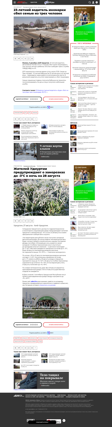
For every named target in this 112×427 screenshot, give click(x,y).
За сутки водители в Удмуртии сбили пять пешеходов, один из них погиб (29, 138)
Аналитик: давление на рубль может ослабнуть (87, 143)
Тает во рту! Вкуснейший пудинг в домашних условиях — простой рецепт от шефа (87, 104)
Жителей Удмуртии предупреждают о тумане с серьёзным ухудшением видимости (25, 361)
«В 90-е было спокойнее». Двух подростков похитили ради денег (87, 216)
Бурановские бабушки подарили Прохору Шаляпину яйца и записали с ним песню (84, 55)
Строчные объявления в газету (55, 396)
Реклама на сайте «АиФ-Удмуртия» (35, 396)
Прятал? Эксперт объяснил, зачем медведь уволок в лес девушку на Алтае (87, 110)
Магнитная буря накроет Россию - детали (86, 126)
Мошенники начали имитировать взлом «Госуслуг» (86, 149)
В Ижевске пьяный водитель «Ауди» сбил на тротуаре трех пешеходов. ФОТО (45, 91)
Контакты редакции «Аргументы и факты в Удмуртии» (40, 395)
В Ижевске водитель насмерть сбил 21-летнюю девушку (57, 125)
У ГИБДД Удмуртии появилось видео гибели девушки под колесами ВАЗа (29, 126)
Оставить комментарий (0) (56, 99)
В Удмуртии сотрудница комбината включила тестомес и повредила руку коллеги (84, 76)
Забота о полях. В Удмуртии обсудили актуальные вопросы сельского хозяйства (44, 308)
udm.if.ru (34, 281)
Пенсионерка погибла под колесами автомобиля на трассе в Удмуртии (58, 132)
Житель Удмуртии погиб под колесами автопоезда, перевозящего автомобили (29, 132)
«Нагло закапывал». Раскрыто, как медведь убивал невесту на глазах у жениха (87, 116)
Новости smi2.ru (19, 161)
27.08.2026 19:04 (18, 166)
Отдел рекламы (61, 395)
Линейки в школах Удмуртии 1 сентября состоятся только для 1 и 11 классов (84, 62)
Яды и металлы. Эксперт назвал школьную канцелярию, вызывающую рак (86, 229)
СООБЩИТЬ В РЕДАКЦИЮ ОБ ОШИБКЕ (75, 396)
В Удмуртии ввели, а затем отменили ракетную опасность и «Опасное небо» (84, 48)
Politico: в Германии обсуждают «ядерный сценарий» (85, 137)
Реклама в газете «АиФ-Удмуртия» (77, 395)
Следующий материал (42, 422)
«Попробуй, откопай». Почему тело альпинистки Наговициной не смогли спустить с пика (87, 223)
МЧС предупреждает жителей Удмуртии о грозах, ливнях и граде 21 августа (57, 355)
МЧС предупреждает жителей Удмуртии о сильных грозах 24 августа (29, 355)
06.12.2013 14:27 (18, 7)
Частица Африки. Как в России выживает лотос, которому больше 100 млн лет (87, 99)
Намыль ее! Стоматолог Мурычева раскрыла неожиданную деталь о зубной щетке (87, 93)
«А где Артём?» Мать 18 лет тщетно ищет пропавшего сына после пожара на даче (87, 211)
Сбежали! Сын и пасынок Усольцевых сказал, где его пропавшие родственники (88, 87)
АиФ (27, 54)
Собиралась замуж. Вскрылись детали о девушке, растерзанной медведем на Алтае (87, 205)
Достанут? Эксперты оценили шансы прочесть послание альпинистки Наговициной (88, 234)
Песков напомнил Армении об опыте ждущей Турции (87, 131)
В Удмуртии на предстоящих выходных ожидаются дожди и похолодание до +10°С (57, 361)
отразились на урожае (47, 285)
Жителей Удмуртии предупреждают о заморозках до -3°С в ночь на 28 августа (84, 69)
